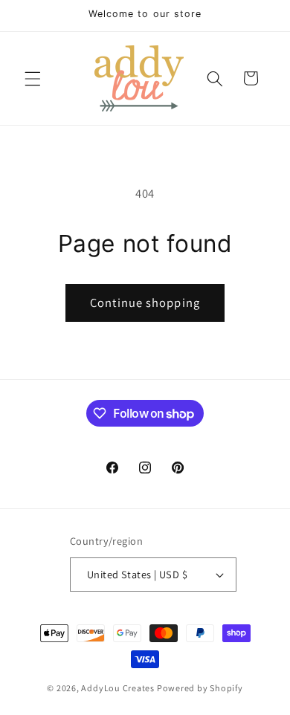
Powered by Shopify (200, 687)
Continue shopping (145, 302)
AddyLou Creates (118, 687)
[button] (33, 78)
